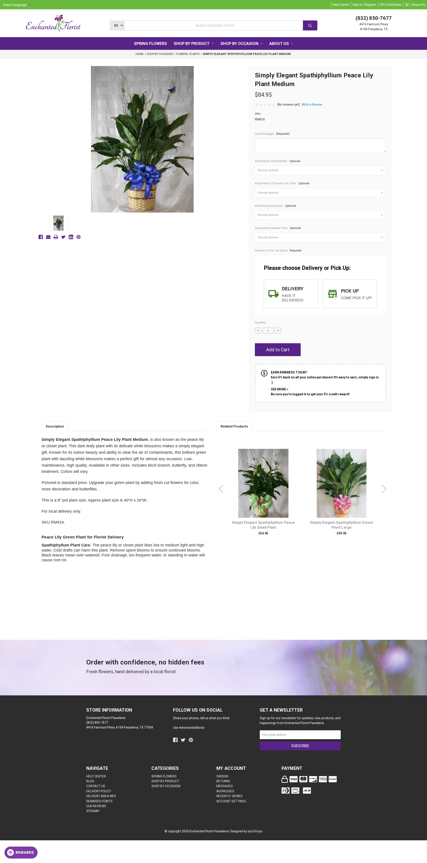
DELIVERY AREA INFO (101, 796)
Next (384, 489)
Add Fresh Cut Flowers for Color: (282, 183)
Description (55, 426)
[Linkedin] (71, 237)
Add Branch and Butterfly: (277, 161)
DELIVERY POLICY (98, 791)
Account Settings (231, 801)
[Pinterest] (78, 237)
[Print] (56, 237)
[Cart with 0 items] (406, 4)
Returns (223, 781)
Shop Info (418, 4)
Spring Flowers (150, 43)
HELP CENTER (96, 776)
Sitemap (93, 811)
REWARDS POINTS (99, 801)
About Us (279, 43)
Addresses (225, 791)
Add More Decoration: (275, 205)
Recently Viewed (229, 796)
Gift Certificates (391, 4)
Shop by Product (191, 43)
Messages (224, 786)
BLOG (90, 781)
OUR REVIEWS (96, 806)
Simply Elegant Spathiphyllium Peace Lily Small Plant (263, 525)
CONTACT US (95, 786)
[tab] (291, 293)
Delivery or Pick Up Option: (278, 250)
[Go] (310, 25)
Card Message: (272, 133)
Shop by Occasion (239, 43)
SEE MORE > (279, 389)
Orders (222, 776)
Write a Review (312, 104)
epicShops (255, 831)
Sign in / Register (364, 4)
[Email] (48, 237)
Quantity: (260, 322)
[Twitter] (63, 237)
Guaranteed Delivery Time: (278, 228)
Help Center (341, 4)
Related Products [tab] (234, 426)
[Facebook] (40, 237)
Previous (220, 489)
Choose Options (266, 490)
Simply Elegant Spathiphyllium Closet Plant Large (341, 525)
